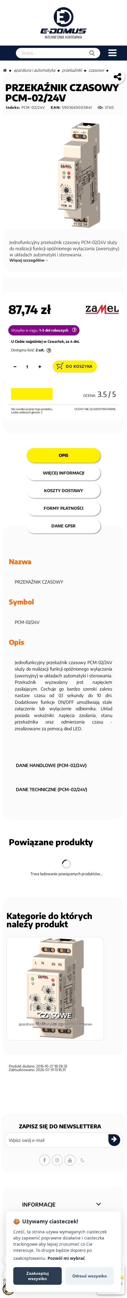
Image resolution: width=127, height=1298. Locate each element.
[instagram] (57, 1160)
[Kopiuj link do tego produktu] (117, 76)
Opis (63, 455)
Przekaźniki (72, 70)
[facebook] (44, 1160)
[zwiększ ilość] (39, 366)
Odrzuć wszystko (89, 1276)
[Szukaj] (92, 53)
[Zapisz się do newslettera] (114, 1140)
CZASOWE (96, 70)
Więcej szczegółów (27, 260)
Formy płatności (63, 508)
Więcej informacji (63, 472)
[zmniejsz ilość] (14, 366)
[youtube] (70, 1160)
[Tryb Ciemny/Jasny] (82, 1160)
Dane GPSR (63, 525)
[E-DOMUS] (64, 23)
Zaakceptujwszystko (37, 1276)
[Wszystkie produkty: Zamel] (102, 309)
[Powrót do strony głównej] (5, 70)
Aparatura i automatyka (34, 70)
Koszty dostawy (63, 490)
